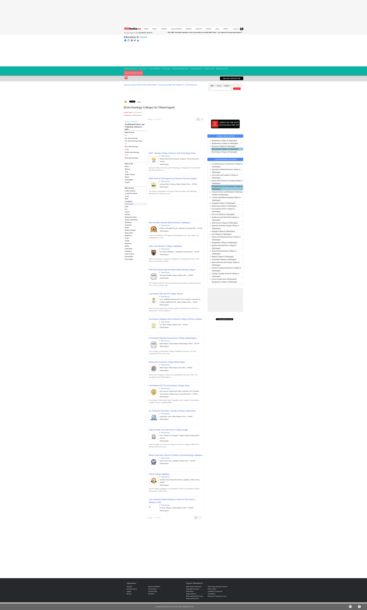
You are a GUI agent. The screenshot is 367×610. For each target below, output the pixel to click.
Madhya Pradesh (130, 230)
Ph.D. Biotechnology (131, 158)
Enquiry (129, 591)
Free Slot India (152, 591)
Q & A (212, 69)
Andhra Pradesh (130, 191)
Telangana (128, 251)
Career (164, 29)
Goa (126, 209)
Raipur (127, 177)
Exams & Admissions (180, 69)
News (155, 29)
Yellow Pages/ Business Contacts (218, 586)
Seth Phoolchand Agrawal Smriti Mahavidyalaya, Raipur (172, 269)
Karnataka (128, 225)
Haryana (127, 214)
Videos (208, 29)
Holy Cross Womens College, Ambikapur (165, 246)
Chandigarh (128, 201)
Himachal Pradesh (131, 217)
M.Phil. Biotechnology (132, 152)
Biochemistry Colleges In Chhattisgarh (224, 140)
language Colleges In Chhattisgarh (223, 231)
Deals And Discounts (192, 598)
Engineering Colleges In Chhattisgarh (224, 206)
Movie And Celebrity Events (194, 596)
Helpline (166, 69)
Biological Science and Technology (171, 85)
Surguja (127, 182)
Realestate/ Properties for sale (217, 596)
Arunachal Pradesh (131, 193)
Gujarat (127, 212)
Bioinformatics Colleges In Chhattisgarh (225, 143)
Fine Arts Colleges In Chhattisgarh (223, 214)
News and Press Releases (193, 586)
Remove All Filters (131, 122)
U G (126, 135)
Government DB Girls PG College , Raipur (166, 293)
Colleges (143, 69)
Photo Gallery (212, 589)
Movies (188, 29)
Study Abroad (154, 69)
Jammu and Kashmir (131, 220)
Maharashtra (129, 233)
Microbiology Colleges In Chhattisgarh (224, 152)
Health (199, 29)
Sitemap (129, 594)
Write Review (165, 156)
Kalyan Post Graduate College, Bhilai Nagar (167, 362)
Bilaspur (127, 169)
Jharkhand (128, 222)
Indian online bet (191, 594)
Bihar (126, 199)
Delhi (126, 207)
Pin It (139, 102)
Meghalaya (128, 235)
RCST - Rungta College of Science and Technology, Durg (172, 153)
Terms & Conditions (154, 586)
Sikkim (127, 246)
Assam (127, 196)
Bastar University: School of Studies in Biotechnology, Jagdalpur (176, 455)
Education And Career (192, 589)
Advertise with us (145, 33)
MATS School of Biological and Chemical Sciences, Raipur (173, 178)
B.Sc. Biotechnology (131, 138)
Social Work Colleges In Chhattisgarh (224, 259)
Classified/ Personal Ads (215, 591)
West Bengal (129, 259)
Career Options (130, 69)
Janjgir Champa (130, 174)
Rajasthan (128, 243)
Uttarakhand (129, 256)
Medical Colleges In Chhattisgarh (223, 257)
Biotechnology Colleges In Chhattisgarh (225, 149)
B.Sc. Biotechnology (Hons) (133, 141)
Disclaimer (151, 594)
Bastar (127, 166)
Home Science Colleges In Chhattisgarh (225, 223)
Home (146, 29)
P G (126, 144)
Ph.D (126, 155)
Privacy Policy (152, 589)
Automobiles (211, 594)
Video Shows (190, 591)
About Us (129, 586)
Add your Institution (133, 73)
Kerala (127, 228)
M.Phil (127, 149)
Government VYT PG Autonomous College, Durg (169, 385)
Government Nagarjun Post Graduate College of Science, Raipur (175, 319)
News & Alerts (222, 69)
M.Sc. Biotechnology (131, 146)
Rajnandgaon (129, 180)
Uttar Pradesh (129, 254)
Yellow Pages (176, 29)
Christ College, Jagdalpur (159, 474)
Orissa (127, 238)
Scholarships (196, 69)
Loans (206, 69)
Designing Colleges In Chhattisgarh (223, 203)
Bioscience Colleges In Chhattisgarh (223, 146)
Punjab (127, 241)
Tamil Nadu (128, 249)
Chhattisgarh (129, 204)
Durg (126, 172)
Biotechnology (191, 85)
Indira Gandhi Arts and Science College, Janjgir (168, 430)
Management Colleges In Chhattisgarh (224, 242)
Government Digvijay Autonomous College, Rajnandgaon (173, 338)
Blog (217, 29)
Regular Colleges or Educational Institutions (140, 85)
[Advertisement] (183, 13)
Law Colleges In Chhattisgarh (221, 234)
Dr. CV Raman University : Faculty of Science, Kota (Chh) (172, 411)
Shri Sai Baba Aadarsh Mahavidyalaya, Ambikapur (169, 222)
